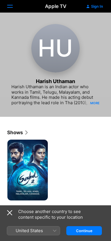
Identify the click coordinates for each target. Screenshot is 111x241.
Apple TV (55, 6)
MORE (95, 103)
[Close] (9, 212)
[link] (18, 132)
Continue (84, 230)
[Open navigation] (13, 6)
